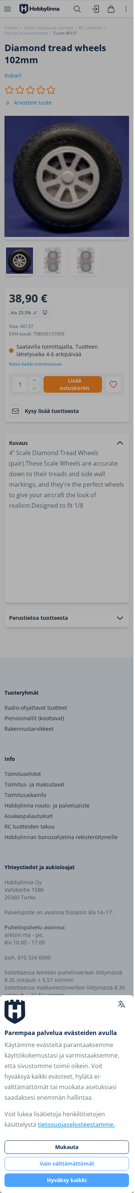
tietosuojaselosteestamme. (76, 1124)
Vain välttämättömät (67, 1163)
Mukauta (66, 1147)
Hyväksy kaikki (67, 1180)
